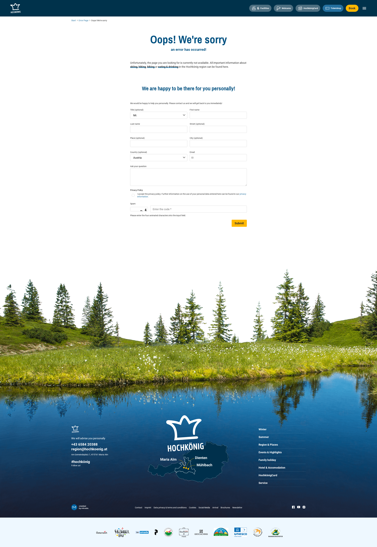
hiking (142, 66)
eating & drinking (168, 66)
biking (151, 66)
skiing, (134, 66)
